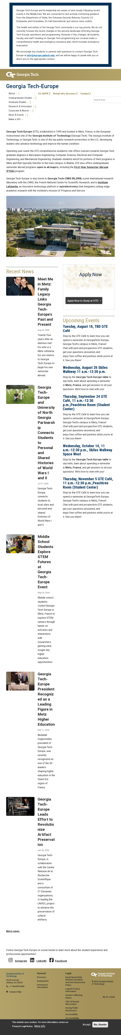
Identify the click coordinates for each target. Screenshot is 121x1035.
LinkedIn (41, 960)
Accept (86, 1024)
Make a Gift (15, 119)
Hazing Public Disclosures (71, 1009)
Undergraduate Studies (21, 98)
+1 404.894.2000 (17, 986)
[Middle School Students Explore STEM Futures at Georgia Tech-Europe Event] (20, 543)
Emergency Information (42, 986)
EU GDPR (43, 93)
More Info (39, 1026)
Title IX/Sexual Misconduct (72, 1002)
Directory (41, 977)
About (12, 94)
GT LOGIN (110, 997)
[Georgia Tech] (22, 74)
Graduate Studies (18, 102)
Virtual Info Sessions (64, 93)
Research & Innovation (20, 106)
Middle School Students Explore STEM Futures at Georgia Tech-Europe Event (45, 561)
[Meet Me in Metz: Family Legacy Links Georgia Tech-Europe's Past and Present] (20, 286)
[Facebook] (51, 957)
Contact (84, 93)
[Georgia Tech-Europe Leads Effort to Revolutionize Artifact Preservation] (20, 806)
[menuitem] (21, 106)
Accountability (72, 1018)
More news (13, 931)
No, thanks (100, 1024)
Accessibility (71, 1014)
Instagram (21, 960)
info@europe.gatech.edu (41, 55)
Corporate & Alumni (19, 111)
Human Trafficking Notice (73, 996)
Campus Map (15, 992)
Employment (43, 981)
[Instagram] (11, 957)
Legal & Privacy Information (72, 990)
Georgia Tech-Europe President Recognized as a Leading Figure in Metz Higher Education (46, 699)
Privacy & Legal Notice (22, 1026)
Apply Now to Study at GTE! (82, 300)
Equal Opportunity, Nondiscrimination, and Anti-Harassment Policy (75, 981)
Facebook (61, 960)
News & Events (16, 115)
